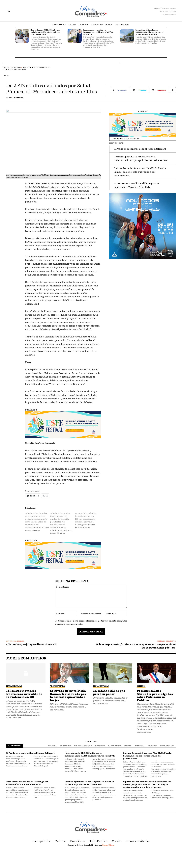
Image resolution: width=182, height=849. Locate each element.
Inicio (6, 67)
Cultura (52, 746)
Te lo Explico (167, 746)
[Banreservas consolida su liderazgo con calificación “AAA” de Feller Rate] (75, 36)
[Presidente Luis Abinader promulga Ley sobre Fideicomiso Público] (156, 673)
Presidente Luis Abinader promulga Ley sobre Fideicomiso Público (155, 695)
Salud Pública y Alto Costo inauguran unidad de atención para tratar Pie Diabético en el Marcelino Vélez (60, 520)
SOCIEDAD (152, 746)
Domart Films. (108, 845)
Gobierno (16, 67)
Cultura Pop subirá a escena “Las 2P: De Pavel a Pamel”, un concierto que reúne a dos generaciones (140, 171)
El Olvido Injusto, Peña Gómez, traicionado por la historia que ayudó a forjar (68, 695)
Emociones (65, 746)
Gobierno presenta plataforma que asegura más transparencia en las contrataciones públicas (136, 646)
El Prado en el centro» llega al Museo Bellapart (140, 148)
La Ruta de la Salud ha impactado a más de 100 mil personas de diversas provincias (86, 517)
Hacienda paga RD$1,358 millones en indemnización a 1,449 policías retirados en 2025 (45, 32)
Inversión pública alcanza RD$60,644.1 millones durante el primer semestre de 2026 (149, 32)
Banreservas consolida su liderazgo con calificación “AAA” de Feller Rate (98, 32)
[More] (173, 90)
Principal (140, 746)
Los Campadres (16, 97)
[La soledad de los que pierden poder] (112, 673)
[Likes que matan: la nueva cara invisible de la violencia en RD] (26, 673)
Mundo (127, 746)
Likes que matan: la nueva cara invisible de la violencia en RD (24, 694)
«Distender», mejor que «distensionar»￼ (31, 644)
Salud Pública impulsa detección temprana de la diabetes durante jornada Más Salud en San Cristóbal (36, 519)
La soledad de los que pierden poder (109, 692)
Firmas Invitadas (14, 686)
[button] (8, 10)
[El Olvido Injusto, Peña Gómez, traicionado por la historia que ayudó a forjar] (69, 673)
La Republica (114, 746)
